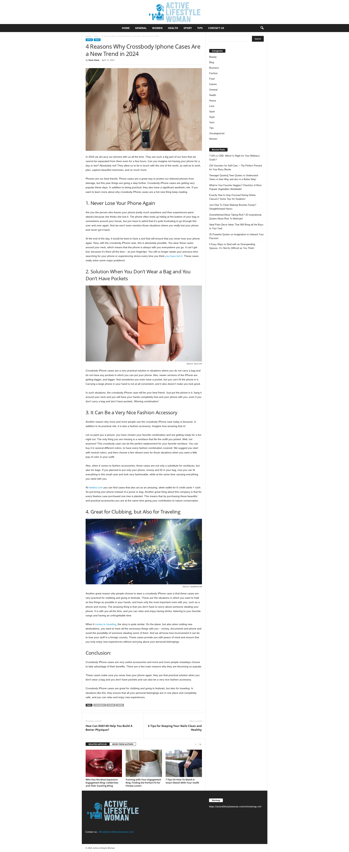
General (141, 28)
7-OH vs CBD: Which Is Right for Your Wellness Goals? (234, 157)
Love (211, 106)
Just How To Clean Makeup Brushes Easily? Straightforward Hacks (232, 207)
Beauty (213, 57)
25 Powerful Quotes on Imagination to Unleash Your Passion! (236, 236)
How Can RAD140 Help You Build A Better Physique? (109, 727)
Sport (188, 28)
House (212, 100)
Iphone (111, 705)
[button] (262, 28)
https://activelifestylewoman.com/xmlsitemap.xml (235, 806)
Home (126, 28)
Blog (211, 62)
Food (211, 78)
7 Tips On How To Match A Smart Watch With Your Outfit (182, 781)
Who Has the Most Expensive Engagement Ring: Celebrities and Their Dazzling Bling (102, 782)
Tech (97, 40)
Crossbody (100, 705)
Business (214, 67)
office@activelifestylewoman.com (116, 832)
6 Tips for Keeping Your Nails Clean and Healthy (175, 727)
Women (157, 28)
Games (213, 84)
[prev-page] (196, 744)
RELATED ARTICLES (98, 744)
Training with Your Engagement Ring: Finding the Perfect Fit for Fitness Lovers (143, 782)
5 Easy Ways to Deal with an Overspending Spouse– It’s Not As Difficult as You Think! (232, 246)
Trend (120, 705)
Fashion (213, 73)
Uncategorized (216, 133)
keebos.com (96, 487)
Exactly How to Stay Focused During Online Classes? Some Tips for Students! (232, 197)
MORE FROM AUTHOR (122, 744)
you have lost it (173, 256)
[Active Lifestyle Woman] (174, 12)
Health (173, 28)
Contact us (216, 28)
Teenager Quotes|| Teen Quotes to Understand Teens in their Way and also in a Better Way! (233, 177)
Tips (200, 28)
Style (96, 36)
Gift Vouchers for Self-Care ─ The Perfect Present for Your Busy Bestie (235, 167)
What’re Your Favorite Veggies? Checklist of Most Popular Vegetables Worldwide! (235, 187)
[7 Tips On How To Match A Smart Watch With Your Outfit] (184, 763)
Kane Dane (94, 60)
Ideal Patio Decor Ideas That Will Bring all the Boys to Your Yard (236, 226)
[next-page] (200, 744)
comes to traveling (105, 624)
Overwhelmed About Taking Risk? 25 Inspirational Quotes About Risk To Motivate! (235, 216)
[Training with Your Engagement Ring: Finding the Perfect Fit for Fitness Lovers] (144, 763)
